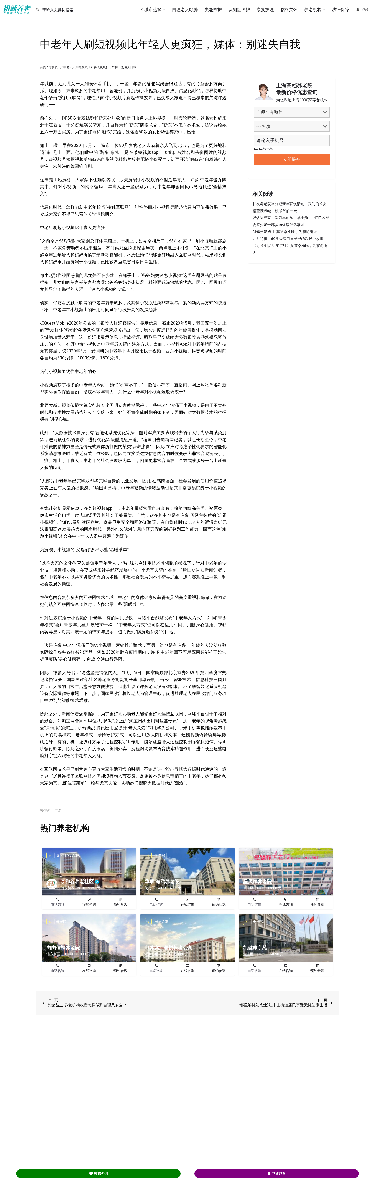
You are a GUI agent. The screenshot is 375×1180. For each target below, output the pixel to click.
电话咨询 (58, 904)
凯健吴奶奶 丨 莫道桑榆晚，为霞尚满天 (285, 231)
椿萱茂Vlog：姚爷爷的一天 (275, 211)
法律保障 (340, 9)
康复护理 (265, 9)
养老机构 (313, 9)
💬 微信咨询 (98, 1173)
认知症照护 (239, 9)
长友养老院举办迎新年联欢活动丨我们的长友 (289, 204)
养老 (58, 810)
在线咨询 (89, 904)
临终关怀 (289, 9)
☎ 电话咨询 (276, 1173)
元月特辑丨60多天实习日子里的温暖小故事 (288, 238)
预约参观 (120, 904)
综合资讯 (55, 67)
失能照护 (213, 9)
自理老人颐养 (185, 9)
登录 (365, 10)
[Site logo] (17, 9)
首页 (43, 67)
